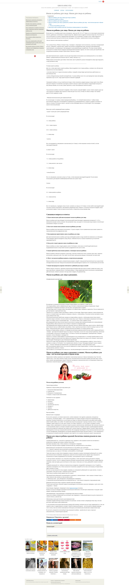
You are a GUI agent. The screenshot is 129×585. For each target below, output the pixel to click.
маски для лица (73, 488)
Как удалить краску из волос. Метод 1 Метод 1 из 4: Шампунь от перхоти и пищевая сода (35, 48)
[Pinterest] (63, 520)
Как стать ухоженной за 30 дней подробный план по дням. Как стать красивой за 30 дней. (35, 42)
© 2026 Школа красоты (30, 580)
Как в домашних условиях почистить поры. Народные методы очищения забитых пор (35, 29)
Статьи (62, 10)
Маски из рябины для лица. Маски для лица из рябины (62, 17)
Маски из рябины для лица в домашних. (59, 21)
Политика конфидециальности (56, 582)
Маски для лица (59, 514)
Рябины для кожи (70, 514)
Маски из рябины (53, 514)
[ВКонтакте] (52, 520)
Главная (56, 10)
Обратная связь (77, 580)
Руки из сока (75, 514)
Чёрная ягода (64, 514)
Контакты (52, 580)
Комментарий (51, 526)
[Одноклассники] (75, 520)
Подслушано (69, 10)
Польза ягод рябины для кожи (57, 25)
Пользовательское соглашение (59, 580)
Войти (100, 1)
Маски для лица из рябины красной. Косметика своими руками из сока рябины (68, 27)
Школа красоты (64, 5)
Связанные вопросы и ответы (56, 19)
